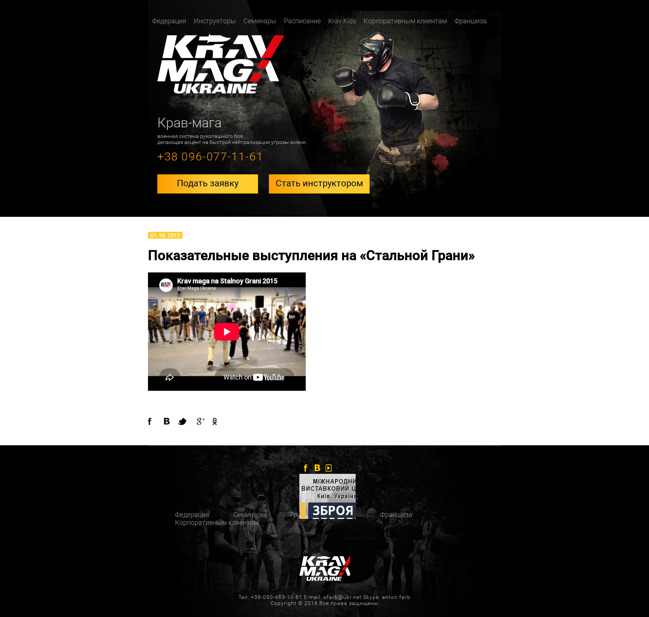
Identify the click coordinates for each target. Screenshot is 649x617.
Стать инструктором (319, 183)
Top (631, 599)
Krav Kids (342, 21)
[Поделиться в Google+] (200, 421)
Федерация (192, 515)
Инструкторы (215, 21)
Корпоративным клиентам (405, 21)
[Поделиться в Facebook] (155, 421)
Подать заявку (207, 183)
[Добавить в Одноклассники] (212, 421)
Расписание (302, 21)
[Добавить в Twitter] (185, 421)
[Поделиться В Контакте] (170, 421)
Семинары (259, 21)
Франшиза (470, 21)
